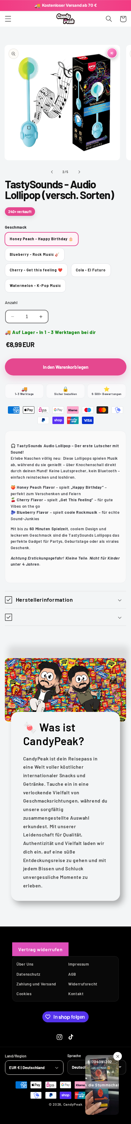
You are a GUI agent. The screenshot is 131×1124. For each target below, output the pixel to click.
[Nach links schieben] (51, 172)
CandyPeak (73, 1104)
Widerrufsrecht (82, 983)
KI (112, 53)
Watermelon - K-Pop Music (35, 285)
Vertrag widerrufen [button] (40, 949)
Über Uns (25, 964)
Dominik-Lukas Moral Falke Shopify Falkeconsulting (76, 1113)
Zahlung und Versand (36, 983)
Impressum (78, 964)
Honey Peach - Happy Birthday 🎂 (42, 239)
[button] (8, 19)
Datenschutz (28, 974)
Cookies (23, 993)
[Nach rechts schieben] (79, 172)
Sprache (74, 1055)
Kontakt (75, 993)
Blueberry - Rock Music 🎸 (35, 254)
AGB (72, 974)
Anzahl (11, 302)
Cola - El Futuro (91, 270)
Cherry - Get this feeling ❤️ (36, 270)
